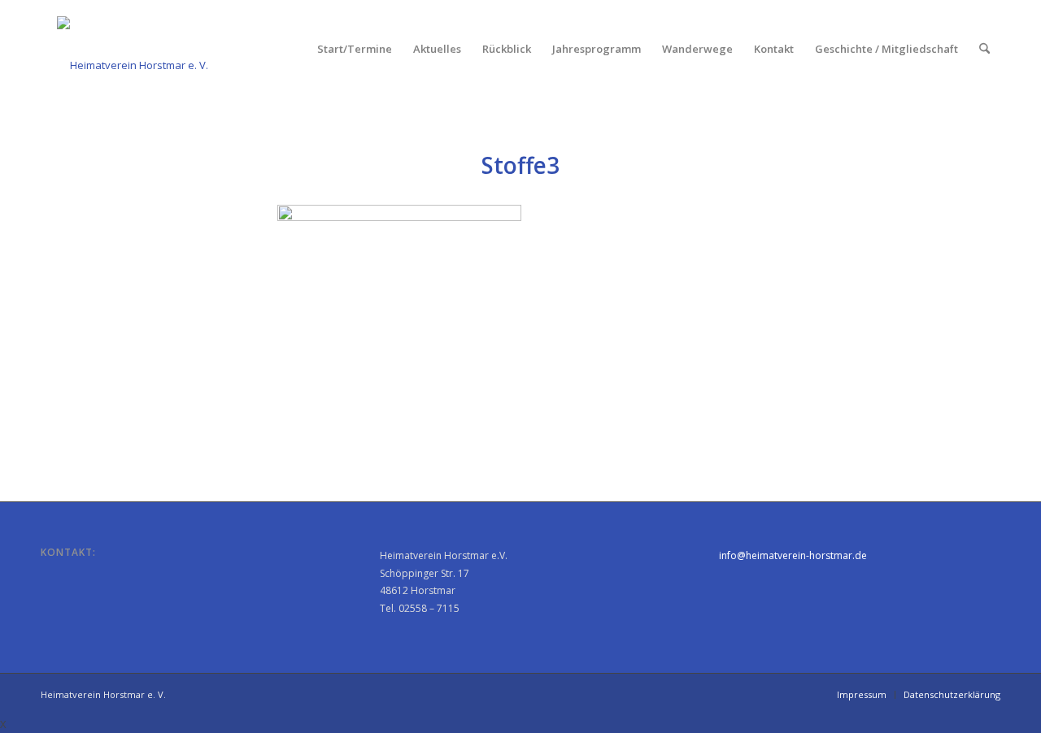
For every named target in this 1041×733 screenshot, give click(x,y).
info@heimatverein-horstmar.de (793, 555)
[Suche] (984, 49)
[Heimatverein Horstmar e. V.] (132, 48)
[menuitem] (355, 49)
